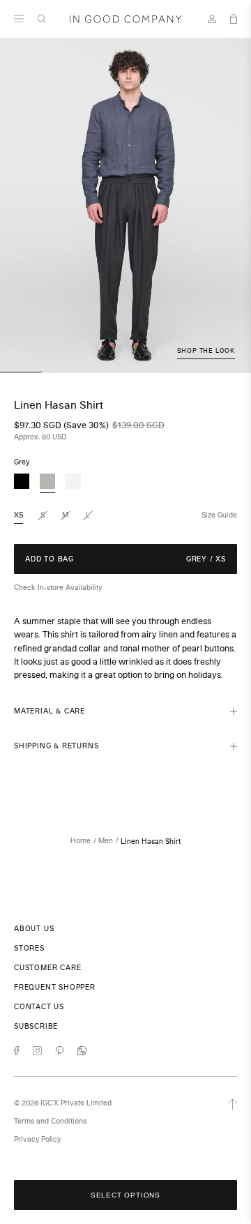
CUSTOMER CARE (47, 967)
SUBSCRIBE (36, 1026)
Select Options (125, 1195)
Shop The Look (206, 350)
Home (80, 840)
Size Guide (219, 515)
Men (105, 840)
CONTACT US (39, 1006)
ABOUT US (34, 928)
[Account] (212, 19)
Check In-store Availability (58, 587)
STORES (29, 948)
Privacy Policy (37, 1139)
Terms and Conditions (50, 1121)
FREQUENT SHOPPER (55, 987)
